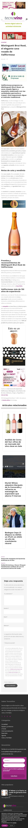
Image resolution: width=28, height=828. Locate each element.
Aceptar (4, 825)
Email (5, 617)
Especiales (4, 733)
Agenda (3, 735)
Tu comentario (8, 593)
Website (6, 625)
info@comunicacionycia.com (16, 669)
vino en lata (4, 395)
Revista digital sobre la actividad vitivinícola (13, 25)
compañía (5, 306)
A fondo (3, 729)
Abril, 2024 (3, 59)
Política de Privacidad (13, 672)
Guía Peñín (19, 286)
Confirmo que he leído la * (13, 769)
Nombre (6, 608)
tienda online (6, 400)
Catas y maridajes (6, 738)
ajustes (14, 822)
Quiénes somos (8, 810)
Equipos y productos (7, 726)
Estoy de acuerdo (10, 643)
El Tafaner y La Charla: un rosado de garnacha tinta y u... (17, 792)
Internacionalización (7, 731)
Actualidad (3, 42)
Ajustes (11, 825)
